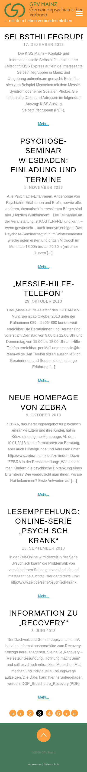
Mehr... (43, 124)
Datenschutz (51, 764)
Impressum (35, 764)
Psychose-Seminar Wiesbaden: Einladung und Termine (43, 160)
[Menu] (79, 13)
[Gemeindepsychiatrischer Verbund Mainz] (43, 15)
